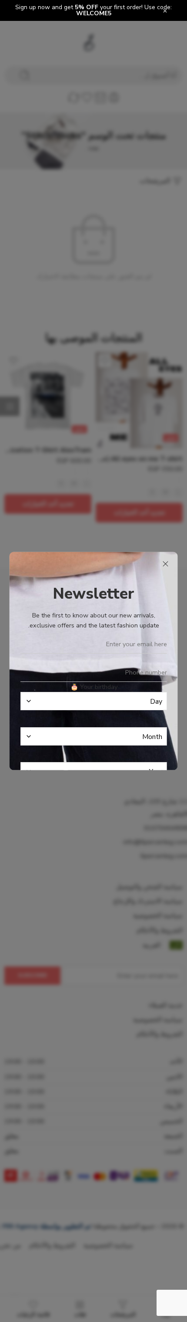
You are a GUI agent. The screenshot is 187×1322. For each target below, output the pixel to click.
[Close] (166, 564)
